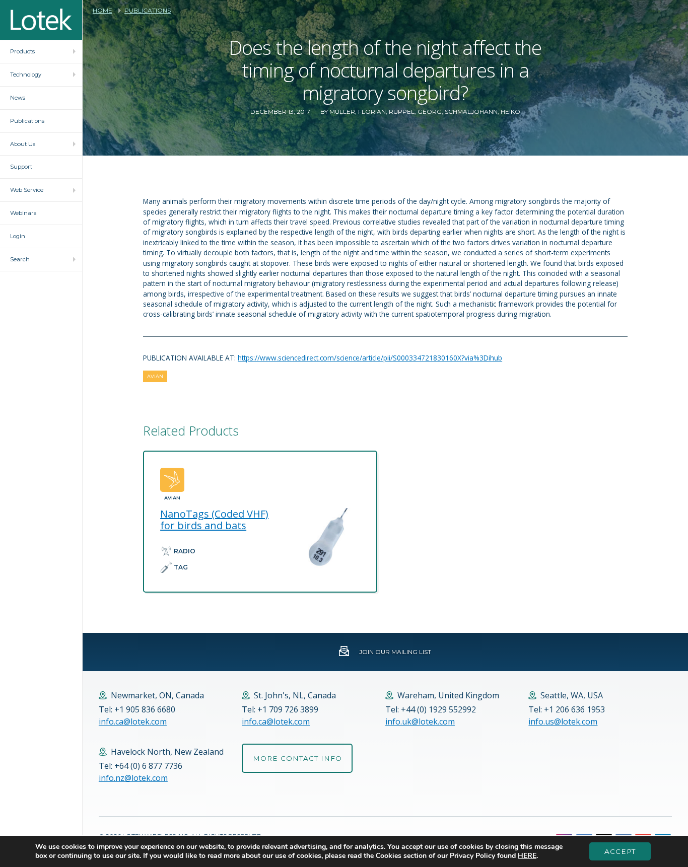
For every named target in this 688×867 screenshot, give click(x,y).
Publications (147, 10)
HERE (527, 855)
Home (102, 10)
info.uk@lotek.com (420, 721)
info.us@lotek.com (562, 721)
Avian (155, 376)
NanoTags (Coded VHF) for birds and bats (214, 519)
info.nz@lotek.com (133, 777)
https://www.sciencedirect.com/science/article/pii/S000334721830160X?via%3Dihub (370, 358)
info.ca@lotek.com (133, 721)
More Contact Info (297, 758)
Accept (620, 851)
